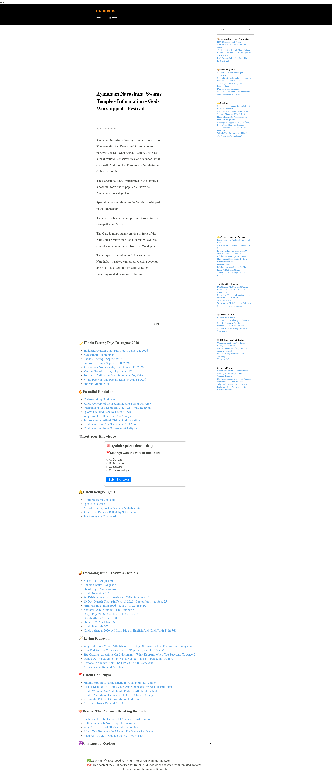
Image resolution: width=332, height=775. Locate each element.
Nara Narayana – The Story (228, 94)
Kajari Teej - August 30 (98, 581)
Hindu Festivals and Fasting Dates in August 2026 (115, 379)
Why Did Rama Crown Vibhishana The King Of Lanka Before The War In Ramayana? (138, 646)
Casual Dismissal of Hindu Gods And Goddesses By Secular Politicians (128, 687)
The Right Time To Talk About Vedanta (233, 49)
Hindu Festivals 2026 (97, 626)
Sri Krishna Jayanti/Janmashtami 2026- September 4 (116, 597)
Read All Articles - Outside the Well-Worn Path (113, 735)
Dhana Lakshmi (223, 264)
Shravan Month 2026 (97, 384)
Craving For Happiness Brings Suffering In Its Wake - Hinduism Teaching (233, 123)
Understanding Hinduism (99, 399)
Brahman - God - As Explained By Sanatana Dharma (231, 388)
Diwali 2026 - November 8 (100, 618)
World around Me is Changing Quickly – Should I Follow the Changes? (234, 304)
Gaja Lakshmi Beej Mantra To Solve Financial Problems (232, 260)
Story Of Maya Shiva (226, 317)
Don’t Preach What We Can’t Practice (232, 286)
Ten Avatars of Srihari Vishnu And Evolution (112, 420)
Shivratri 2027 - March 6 (99, 622)
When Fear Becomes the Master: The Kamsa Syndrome (119, 731)
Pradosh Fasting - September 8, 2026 (107, 363)
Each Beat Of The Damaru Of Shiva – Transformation (117, 719)
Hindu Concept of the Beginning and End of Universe (117, 403)
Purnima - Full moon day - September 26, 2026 (113, 375)
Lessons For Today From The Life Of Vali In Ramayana (118, 663)
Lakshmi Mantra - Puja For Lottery (231, 256)
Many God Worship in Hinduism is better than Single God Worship (234, 296)
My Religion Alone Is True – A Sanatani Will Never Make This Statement (234, 380)
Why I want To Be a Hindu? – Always (107, 416)
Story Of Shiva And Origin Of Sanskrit (233, 320)
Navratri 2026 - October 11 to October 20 (109, 610)
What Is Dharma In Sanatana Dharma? (233, 370)
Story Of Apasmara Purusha (228, 323)
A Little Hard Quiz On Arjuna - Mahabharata (112, 508)
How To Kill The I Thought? (229, 41)
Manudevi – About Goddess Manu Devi (233, 91)
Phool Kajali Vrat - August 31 (102, 589)
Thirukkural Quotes (225, 359)
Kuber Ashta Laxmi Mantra (228, 269)
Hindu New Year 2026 (97, 593)
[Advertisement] (145, 47)
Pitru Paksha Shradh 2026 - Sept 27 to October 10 (115, 605)
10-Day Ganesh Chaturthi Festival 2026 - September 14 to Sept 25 (125, 601)
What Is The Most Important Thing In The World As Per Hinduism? (232, 134)
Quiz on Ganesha (94, 504)
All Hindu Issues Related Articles (105, 703)
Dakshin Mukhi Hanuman (228, 88)
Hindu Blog (105, 11)
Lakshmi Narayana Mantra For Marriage (233, 267)
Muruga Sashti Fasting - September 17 (108, 371)
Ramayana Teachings (226, 345)
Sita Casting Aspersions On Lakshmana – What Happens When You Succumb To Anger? (139, 654)
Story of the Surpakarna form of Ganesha (234, 77)
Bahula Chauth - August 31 (101, 585)
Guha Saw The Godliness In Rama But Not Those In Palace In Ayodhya (128, 658)
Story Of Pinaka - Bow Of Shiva (230, 325)
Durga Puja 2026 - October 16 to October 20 (111, 614)
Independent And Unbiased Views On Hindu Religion (117, 408)
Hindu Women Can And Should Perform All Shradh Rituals (121, 691)
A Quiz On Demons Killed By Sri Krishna (110, 512)
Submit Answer (118, 479)
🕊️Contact (113, 18)
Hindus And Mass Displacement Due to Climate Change (119, 695)
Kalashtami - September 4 (100, 355)
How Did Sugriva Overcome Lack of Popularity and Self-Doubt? (124, 650)
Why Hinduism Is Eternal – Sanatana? (232, 384)
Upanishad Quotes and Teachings (231, 342)
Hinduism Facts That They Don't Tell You (110, 424)
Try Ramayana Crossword (100, 516)
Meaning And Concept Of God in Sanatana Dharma (231, 374)
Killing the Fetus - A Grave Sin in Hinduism (111, 699)
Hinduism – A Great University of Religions (111, 428)
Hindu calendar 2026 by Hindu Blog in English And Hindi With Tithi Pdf (130, 630)
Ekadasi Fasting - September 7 (103, 359)
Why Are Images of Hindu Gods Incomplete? (112, 727)
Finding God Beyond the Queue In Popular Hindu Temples (120, 682)
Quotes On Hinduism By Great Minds (107, 412)
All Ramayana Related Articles (103, 667)
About (98, 18)
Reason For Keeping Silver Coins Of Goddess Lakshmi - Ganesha (232, 252)
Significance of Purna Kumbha (230, 80)
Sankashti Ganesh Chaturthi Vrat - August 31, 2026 (116, 350)
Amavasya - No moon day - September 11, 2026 (114, 367)
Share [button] (157, 324)
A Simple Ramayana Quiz (100, 500)
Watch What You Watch (227, 300)
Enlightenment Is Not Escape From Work (110, 723)
